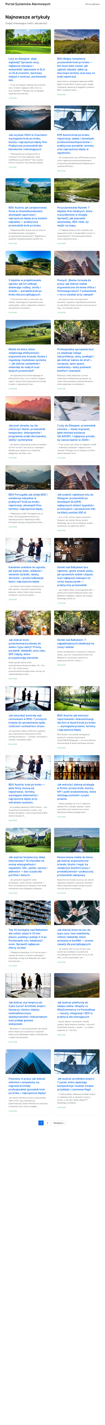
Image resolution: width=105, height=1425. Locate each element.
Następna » (59, 1123)
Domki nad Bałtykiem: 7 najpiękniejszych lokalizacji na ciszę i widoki (75, 643)
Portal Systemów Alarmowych (27, 4)
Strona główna (92, 4)
